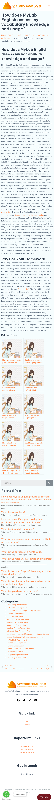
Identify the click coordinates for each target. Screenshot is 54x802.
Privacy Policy (27, 749)
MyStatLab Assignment (16, 643)
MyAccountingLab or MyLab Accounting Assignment (28, 634)
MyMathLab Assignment (17, 640)
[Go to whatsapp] (6, 794)
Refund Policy (27, 746)
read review (6, 212)
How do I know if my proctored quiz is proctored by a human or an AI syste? (21, 521)
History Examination (15, 616)
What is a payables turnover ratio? (20, 591)
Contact (27, 725)
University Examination (16, 657)
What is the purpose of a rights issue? (21, 551)
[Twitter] (24, 700)
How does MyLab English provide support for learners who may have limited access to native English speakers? (26, 499)
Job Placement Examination (18, 619)
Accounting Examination (17, 604)
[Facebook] (18, 700)
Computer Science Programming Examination (25, 610)
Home (3, 35)
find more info (23, 289)
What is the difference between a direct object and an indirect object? (26, 583)
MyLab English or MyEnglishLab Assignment (25, 637)
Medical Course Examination (18, 628)
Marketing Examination (16, 625)
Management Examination (17, 622)
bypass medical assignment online (29, 215)
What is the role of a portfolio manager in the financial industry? (26, 573)
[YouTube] (35, 700)
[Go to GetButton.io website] (6, 799)
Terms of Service (27, 752)
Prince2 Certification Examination (20, 649)
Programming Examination (17, 654)
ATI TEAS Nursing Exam (17, 607)
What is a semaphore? (13, 512)
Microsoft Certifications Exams (19, 631)
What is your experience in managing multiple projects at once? (26, 541)
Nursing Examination (15, 646)
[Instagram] (30, 700)
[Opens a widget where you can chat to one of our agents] (44, 797)
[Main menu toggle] (48, 5)
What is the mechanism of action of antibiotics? (26, 558)
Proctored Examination (16, 652)
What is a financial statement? (17, 529)
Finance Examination (15, 613)
